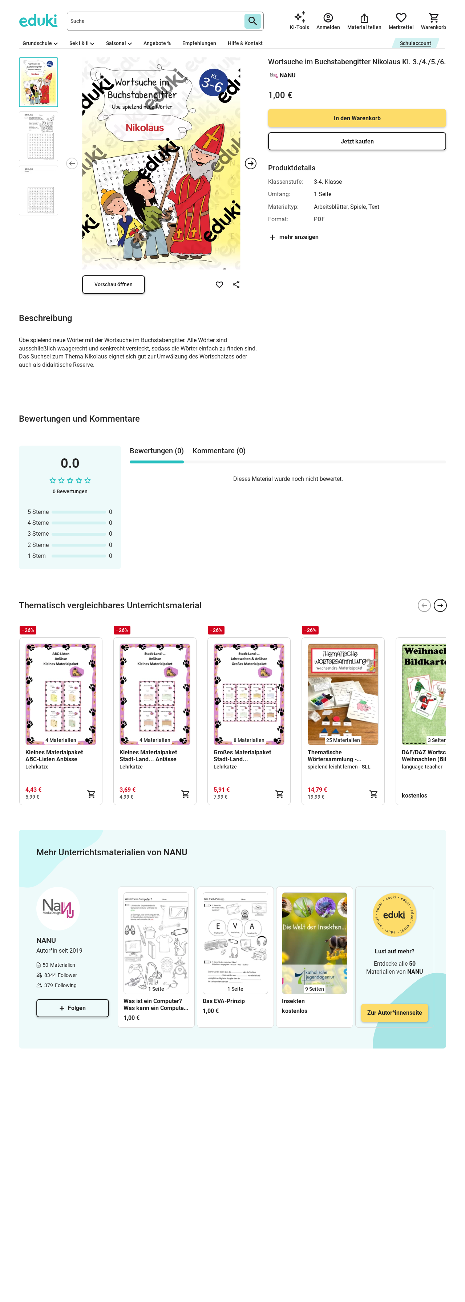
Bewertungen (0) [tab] (157, 450)
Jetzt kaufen (357, 141)
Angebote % (157, 43)
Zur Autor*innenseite (394, 1012)
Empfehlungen (199, 43)
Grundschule (37, 43)
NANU (288, 75)
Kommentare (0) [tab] (219, 450)
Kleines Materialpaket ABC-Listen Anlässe (54, 756)
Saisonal (116, 43)
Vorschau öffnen (113, 284)
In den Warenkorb (357, 118)
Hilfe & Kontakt (245, 43)
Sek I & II (79, 43)
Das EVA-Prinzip (224, 1001)
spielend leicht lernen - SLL (339, 767)
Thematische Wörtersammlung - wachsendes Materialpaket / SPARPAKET (343, 756)
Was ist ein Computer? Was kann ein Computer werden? (155, 1004)
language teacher (422, 767)
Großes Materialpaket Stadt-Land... (242, 756)
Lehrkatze (37, 767)
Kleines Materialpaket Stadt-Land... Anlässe (148, 756)
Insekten (293, 1001)
